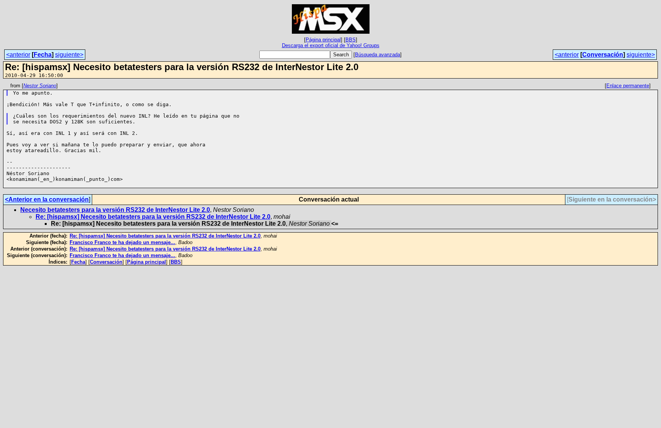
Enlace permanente (627, 86)
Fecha (43, 54)
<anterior (18, 54)
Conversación (602, 54)
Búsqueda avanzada (377, 54)
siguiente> (69, 54)
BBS (350, 40)
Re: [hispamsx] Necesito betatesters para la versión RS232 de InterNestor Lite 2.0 (153, 216)
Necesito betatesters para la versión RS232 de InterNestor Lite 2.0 (115, 210)
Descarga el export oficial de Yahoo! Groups (330, 45)
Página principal (323, 40)
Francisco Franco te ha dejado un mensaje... (122, 242)
